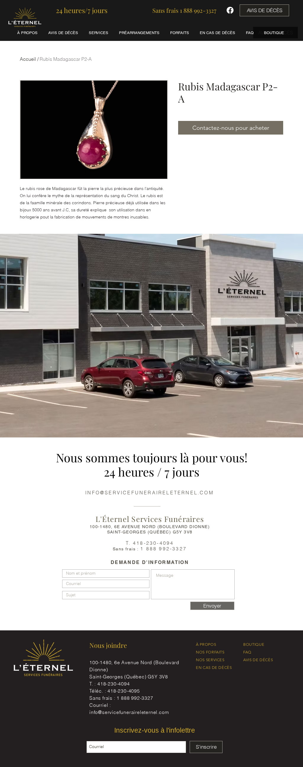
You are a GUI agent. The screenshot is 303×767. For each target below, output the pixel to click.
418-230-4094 (113, 684)
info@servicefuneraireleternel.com (129, 712)
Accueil (28, 59)
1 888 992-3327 (135, 698)
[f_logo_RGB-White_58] (230, 10)
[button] (82, 10)
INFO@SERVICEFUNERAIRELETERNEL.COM (149, 493)
